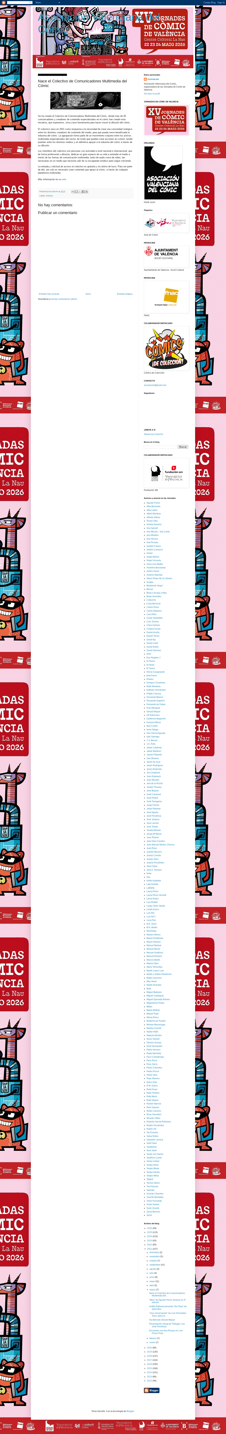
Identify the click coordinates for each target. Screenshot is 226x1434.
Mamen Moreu (153, 934)
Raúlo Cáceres (154, 1111)
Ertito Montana (153, 686)
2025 (150, 1232)
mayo (152, 1281)
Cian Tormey (153, 621)
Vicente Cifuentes (155, 1193)
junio (152, 1277)
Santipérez (152, 1147)
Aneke (150, 553)
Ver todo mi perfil (152, 93)
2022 (150, 1244)
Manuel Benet (153, 949)
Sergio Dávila (153, 1172)
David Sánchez (154, 650)
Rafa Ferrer (152, 1089)
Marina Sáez (153, 963)
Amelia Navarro (154, 524)
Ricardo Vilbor (153, 1118)
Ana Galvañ (152, 528)
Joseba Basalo (154, 830)
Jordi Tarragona (154, 801)
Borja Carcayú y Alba (157, 593)
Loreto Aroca (153, 909)
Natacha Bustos (154, 1035)
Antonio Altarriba (154, 575)
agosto (153, 1269)
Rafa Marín (152, 1096)
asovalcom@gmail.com (155, 385)
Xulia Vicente (153, 1208)
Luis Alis (150, 913)
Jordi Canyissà (154, 794)
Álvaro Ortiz (152, 521)
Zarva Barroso (153, 1211)
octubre (153, 1260)
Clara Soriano (153, 625)
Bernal (150, 589)
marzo (153, 1289)
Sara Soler (152, 1150)
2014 (150, 1372)
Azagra (150, 582)
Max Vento (152, 981)
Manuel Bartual (154, 945)
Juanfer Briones (154, 852)
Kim (148, 877)
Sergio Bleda (153, 1168)
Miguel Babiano (154, 992)
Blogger (130, 1411)
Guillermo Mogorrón (156, 718)
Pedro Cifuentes (154, 1067)
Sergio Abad (152, 1165)
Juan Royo (152, 848)
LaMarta (150, 888)
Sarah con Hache (155, 1154)
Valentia (150, 1190)
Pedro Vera (152, 1075)
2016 (150, 1364)
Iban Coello (152, 726)
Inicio (88, 294)
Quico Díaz (152, 1082)
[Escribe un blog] (76, 191)
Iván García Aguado (156, 733)
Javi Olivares (153, 758)
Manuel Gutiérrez (155, 952)
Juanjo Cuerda (154, 855)
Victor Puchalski (154, 1201)
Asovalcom (153, 79)
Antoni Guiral (153, 571)
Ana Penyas (152, 542)
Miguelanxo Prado (155, 1003)
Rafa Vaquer (153, 1100)
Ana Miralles (153, 535)
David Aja (151, 639)
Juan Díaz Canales (156, 841)
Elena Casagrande (156, 672)
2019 (150, 1352)
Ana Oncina (152, 539)
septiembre (155, 1265)
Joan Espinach (154, 776)
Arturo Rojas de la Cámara (159, 578)
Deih (149, 654)
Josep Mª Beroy (154, 834)
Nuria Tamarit (153, 1039)
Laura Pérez (152, 891)
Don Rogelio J (153, 657)
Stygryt (150, 1179)
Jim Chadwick (153, 772)
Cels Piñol (151, 614)
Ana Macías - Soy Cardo (158, 531)
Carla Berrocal (153, 603)
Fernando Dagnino (156, 700)
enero (153, 1342)
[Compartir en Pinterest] (86, 191)
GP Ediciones (153, 715)
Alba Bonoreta (153, 506)
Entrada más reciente (49, 294)
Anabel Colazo (154, 546)
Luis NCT (151, 916)
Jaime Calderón (154, 747)
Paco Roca (152, 1060)
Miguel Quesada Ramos (158, 999)
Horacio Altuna (154, 722)
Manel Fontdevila (155, 938)
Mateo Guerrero (154, 978)
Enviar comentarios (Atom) (64, 299)
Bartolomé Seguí (155, 585)
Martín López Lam (155, 970)
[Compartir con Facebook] (83, 191)
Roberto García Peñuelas (159, 1121)
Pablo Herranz (153, 1049)
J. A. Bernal (152, 740)
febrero (153, 1338)
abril (152, 1285)
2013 (150, 1376)
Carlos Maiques (154, 611)
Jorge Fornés (153, 805)
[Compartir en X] (80, 191)
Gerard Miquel (153, 711)
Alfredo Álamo (153, 517)
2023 (150, 1240)
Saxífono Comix (154, 1157)
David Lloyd (152, 643)
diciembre (155, 1252)
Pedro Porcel (153, 1071)
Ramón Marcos (154, 1103)
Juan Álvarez (153, 837)
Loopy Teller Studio (156, 906)
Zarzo (149, 1215)
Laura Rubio (153, 898)
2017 (150, 1360)
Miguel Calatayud (155, 995)
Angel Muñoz (153, 557)
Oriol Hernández (154, 1046)
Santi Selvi (152, 1143)
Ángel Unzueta (154, 560)
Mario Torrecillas (154, 967)
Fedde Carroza (154, 693)
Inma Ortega (152, 729)
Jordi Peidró (152, 798)
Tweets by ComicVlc (153, 434)
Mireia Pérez (153, 1017)
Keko (149, 873)
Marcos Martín (153, 960)
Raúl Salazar (153, 1107)
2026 (150, 1228)
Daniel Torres (153, 636)
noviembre (155, 1256)
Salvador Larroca (155, 1139)
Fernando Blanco (155, 697)
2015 (150, 1368)
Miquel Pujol (153, 1013)
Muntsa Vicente (154, 1028)
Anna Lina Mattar (155, 564)
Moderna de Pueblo (156, 1021)
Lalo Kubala (152, 884)
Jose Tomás (152, 826)
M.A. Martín (152, 927)
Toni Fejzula (152, 1186)
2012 (150, 1380)
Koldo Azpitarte (154, 880)
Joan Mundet (153, 780)
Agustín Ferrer (153, 503)
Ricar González (154, 1114)
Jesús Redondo (154, 769)
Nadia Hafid (152, 1031)
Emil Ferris (152, 675)
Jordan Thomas (154, 787)
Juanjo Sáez (153, 859)
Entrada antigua (124, 294)
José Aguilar (152, 812)
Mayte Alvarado (154, 985)
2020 (150, 1347)
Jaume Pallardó (154, 754)
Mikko (149, 1006)
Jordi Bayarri (153, 790)
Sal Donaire (152, 1132)
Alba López (152, 510)
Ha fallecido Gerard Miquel (162, 1320)
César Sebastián (155, 618)
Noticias (49, 196)
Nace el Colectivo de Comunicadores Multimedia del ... (167, 1294)
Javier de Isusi (153, 762)
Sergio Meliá (153, 1175)
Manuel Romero (154, 956)
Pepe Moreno (153, 1078)
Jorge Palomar (154, 808)
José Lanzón (153, 823)
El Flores (151, 661)
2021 (150, 1249)
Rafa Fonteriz (153, 1093)
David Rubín (153, 647)
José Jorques (153, 819)
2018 (150, 1356)
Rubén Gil (151, 1129)
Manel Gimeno (154, 942)
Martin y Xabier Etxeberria (159, 974)
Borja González (154, 596)
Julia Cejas (152, 866)
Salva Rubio (152, 1136)
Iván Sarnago (153, 736)
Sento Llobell (153, 1161)
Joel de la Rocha (155, 783)
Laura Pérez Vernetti (156, 895)
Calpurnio (151, 600)
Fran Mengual (153, 708)
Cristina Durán (153, 629)
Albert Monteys (154, 513)
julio (152, 1273)
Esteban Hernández (156, 690)
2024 (150, 1236)
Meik (149, 988)
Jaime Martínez (154, 751)
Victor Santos (153, 1204)
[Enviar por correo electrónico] (73, 191)
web (64, 179)
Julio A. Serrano (154, 870)
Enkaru (150, 679)
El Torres (151, 668)
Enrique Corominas (156, 682)
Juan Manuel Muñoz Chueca (160, 844)
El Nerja (150, 665)
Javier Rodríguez (155, 765)
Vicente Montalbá (155, 1197)
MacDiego (151, 931)
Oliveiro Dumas (154, 1042)
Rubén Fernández (155, 1125)
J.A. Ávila (151, 744)
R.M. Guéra (152, 1085)
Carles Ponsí (153, 607)
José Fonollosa (154, 816)
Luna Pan (151, 920)
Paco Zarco (152, 1064)
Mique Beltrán (153, 1010)
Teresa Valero (153, 1183)
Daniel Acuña (153, 632)
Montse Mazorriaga (156, 1024)
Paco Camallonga (155, 1057)
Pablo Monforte (154, 1053)
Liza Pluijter (152, 902)
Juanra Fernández (155, 862)
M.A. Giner (152, 924)
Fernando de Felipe (156, 704)
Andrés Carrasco (155, 549)
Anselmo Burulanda (156, 567)
